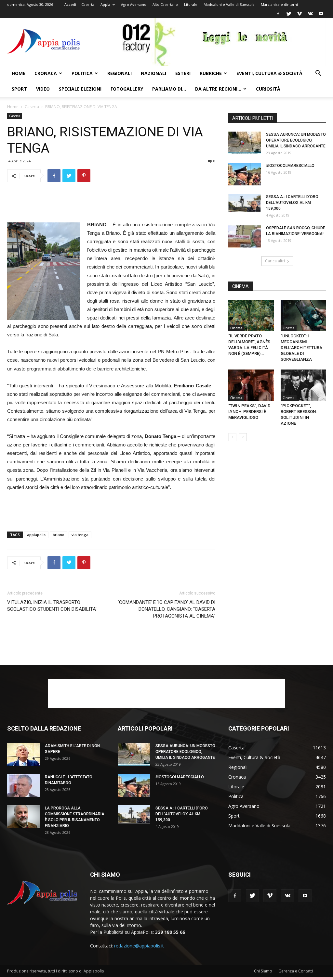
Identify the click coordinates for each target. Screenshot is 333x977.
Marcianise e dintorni (279, 4)
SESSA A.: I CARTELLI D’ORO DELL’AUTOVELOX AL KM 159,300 (292, 202)
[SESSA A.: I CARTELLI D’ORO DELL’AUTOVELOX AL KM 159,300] (244, 203)
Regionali (119, 73)
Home (18, 73)
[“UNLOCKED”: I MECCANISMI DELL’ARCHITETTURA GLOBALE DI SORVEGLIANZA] (303, 315)
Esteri (183, 73)
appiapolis (36, 534)
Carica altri (275, 261)
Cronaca (45, 73)
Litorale (190, 4)
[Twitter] (289, 13)
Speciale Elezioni (80, 89)
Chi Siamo (263, 971)
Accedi (70, 4)
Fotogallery (127, 89)
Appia (105, 4)
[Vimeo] (299, 13)
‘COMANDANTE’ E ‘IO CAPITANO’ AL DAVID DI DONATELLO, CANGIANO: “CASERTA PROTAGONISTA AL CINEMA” (166, 609)
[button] (318, 74)
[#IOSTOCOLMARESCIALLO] (244, 174)
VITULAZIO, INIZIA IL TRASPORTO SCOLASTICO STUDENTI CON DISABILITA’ (52, 605)
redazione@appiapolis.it (139, 946)
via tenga (80, 534)
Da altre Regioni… (218, 89)
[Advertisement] (111, 204)
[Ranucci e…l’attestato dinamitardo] (23, 785)
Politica (82, 73)
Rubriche (211, 73)
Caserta (87, 4)
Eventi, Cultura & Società (269, 73)
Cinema (236, 328)
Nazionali (153, 73)
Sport (19, 89)
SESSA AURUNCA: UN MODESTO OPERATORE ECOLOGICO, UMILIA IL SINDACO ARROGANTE (296, 140)
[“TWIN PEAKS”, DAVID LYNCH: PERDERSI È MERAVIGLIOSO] (251, 385)
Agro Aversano (133, 4)
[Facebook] (278, 13)
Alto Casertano (165, 4)
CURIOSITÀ (268, 89)
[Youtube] (321, 13)
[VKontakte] (310, 13)
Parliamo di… (169, 89)
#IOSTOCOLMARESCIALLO (290, 165)
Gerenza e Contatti (295, 971)
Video (43, 89)
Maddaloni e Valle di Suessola (229, 4)
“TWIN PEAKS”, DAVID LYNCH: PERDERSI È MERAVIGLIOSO (249, 411)
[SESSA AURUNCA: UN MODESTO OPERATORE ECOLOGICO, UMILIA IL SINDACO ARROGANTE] (244, 143)
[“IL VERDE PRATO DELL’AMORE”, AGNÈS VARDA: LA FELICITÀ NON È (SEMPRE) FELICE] (251, 315)
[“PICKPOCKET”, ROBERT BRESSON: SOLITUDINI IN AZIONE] (303, 385)
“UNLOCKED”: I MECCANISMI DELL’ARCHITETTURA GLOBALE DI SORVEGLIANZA (301, 347)
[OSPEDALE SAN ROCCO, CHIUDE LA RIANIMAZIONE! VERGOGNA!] (244, 236)
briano (58, 534)
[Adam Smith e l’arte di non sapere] (23, 754)
